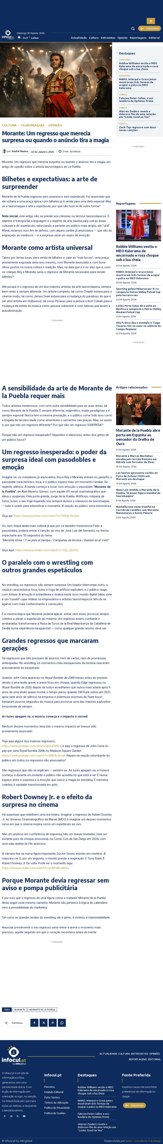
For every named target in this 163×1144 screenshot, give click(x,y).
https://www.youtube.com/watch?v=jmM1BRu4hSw (35, 868)
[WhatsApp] (62, 1023)
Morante (19, 1010)
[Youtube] (24, 1116)
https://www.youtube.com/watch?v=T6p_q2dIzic (47, 550)
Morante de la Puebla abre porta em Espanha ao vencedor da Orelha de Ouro (138, 437)
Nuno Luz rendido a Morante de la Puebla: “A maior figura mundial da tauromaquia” (138, 493)
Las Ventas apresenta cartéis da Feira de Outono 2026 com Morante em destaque (137, 476)
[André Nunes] (4, 151)
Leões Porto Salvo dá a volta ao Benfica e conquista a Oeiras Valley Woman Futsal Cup (138, 308)
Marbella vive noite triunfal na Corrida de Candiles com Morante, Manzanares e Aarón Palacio (137, 509)
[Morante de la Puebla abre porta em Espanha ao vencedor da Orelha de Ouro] (138, 409)
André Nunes (20, 151)
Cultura (9, 125)
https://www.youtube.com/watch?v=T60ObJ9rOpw (46, 516)
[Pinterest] (53, 1023)
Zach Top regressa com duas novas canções (137, 129)
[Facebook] (34, 1023)
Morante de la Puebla (42, 1010)
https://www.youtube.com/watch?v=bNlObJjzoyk (33, 755)
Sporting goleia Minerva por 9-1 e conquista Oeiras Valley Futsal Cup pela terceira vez (138, 292)
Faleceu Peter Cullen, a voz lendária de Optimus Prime (136, 99)
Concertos (124, 60)
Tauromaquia (32, 125)
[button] (133, 28)
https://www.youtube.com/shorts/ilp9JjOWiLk (31, 746)
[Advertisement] (57, 350)
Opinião (55, 125)
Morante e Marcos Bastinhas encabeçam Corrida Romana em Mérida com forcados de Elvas (136, 459)
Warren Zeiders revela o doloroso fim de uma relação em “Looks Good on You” (137, 114)
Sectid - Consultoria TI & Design (143, 1140)
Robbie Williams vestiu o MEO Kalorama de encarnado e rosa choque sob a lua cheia (138, 66)
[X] (44, 1023)
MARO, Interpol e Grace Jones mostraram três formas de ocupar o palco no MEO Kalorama (137, 83)
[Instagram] (11, 1116)
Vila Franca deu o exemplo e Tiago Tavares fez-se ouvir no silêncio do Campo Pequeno (138, 325)
